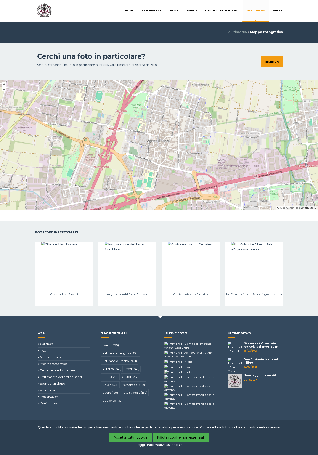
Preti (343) (132, 369)
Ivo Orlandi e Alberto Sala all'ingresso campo (254, 294)
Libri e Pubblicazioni (221, 10)
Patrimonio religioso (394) (120, 353)
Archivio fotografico (54, 363)
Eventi (191, 10)
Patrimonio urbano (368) (120, 361)
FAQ (43, 350)
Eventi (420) (111, 345)
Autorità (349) (112, 369)
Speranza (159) (112, 400)
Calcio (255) (110, 384)
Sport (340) (110, 376)
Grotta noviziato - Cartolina (190, 294)
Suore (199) (110, 392)
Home (129, 10)
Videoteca (47, 390)
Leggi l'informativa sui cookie (159, 445)
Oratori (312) (130, 376)
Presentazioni (49, 396)
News (174, 10)
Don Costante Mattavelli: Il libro (262, 361)
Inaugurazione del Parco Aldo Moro (127, 294)
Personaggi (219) (133, 384)
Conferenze (151, 10)
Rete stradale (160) (134, 392)
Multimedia (237, 32)
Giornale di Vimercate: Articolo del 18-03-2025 (261, 345)
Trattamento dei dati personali (61, 377)
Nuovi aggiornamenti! (260, 375)
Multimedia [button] (255, 10)
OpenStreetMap (290, 207)
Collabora (47, 344)
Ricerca (272, 62)
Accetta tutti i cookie (131, 437)
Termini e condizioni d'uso (58, 370)
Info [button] (276, 10)
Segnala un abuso (52, 383)
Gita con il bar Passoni (64, 294)
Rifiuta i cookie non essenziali (180, 437)
